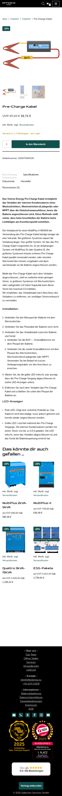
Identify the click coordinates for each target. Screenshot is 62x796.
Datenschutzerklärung (31, 697)
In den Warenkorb (35, 144)
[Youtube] (48, 715)
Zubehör (14, 19)
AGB (31, 709)
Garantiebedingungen (31, 701)
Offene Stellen (31, 658)
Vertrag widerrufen (31, 785)
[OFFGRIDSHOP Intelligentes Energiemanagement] (8, 3)
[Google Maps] (27, 715)
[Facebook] (34, 715)
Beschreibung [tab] (9, 174)
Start (4, 19)
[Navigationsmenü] (56, 3)
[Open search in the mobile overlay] (43, 3)
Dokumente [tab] (8, 181)
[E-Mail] (14, 715)
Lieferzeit (31, 670)
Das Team (31, 654)
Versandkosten (26, 125)
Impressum (31, 705)
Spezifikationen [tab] (31, 174)
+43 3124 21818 (31, 683)
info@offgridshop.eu (31, 679)
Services (31, 662)
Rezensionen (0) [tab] (11, 187)
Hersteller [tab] (26, 181)
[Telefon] (21, 715)
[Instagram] (41, 715)
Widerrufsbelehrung (31, 693)
